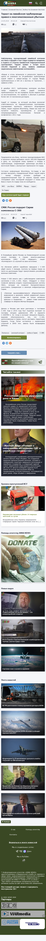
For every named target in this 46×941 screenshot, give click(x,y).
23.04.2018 (9, 21)
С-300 (42, 333)
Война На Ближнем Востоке (34, 10)
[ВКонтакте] (3, 200)
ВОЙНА (19, 186)
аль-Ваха (10, 186)
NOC (3, 186)
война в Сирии (32, 333)
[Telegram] (7, 200)
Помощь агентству (33, 829)
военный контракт (18, 333)
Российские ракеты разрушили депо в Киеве (23, 397)
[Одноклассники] (10, 200)
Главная (4, 10)
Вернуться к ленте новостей (23, 842)
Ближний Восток (15, 10)
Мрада (26, 186)
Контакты (13, 834)
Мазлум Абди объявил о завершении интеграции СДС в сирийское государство (22, 448)
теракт (33, 186)
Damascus (5, 333)
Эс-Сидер (5, 190)
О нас (13, 829)
